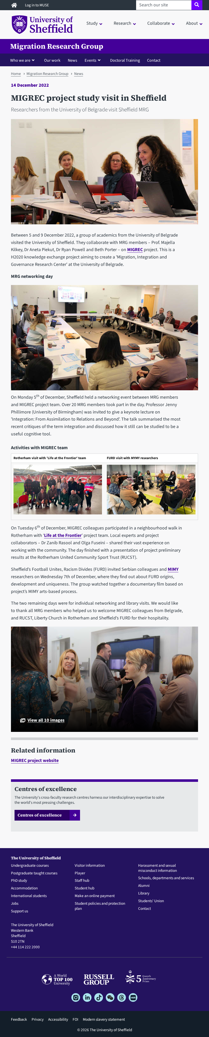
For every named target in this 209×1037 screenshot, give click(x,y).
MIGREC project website (35, 760)
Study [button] (92, 23)
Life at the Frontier (63, 535)
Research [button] (122, 23)
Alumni (144, 885)
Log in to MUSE (37, 5)
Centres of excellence (40, 815)
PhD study (19, 880)
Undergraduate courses (30, 865)
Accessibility (58, 1019)
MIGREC (135, 250)
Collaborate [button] (158, 23)
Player (80, 873)
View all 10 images (46, 720)
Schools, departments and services (166, 878)
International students (29, 896)
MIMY (173, 569)
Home (16, 73)
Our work (52, 60)
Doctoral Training (125, 60)
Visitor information (90, 865)
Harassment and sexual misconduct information (157, 868)
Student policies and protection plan (100, 906)
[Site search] (196, 5)
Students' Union (151, 901)
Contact (153, 60)
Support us (19, 911)
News (72, 60)
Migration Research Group (56, 46)
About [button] (192, 23)
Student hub (84, 888)
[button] (23, 60)
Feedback (19, 1019)
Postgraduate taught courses (34, 873)
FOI (75, 1019)
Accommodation (24, 888)
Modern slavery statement (104, 1019)
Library (143, 893)
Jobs (14, 903)
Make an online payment (95, 896)
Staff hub (82, 880)
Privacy (38, 1019)
